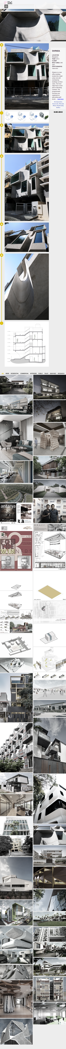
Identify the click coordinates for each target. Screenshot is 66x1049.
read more (60, 99)
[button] (55, 112)
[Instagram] (6, 6)
